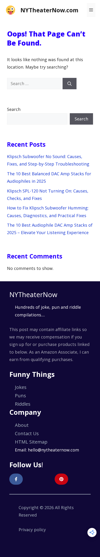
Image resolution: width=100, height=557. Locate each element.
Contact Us (27, 433)
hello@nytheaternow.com (53, 450)
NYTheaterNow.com (49, 10)
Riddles (22, 404)
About (22, 425)
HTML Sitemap (31, 442)
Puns (20, 395)
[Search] (70, 83)
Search (13, 109)
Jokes (21, 387)
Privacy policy (32, 529)
